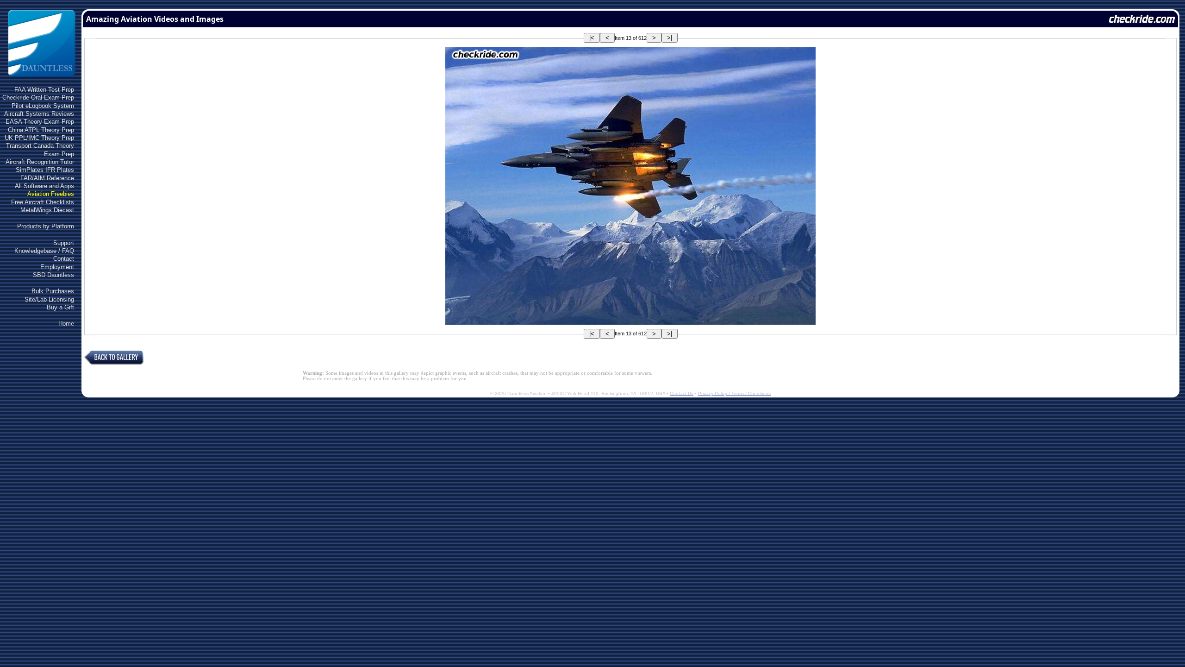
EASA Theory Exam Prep (40, 121)
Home (66, 323)
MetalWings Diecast (47, 210)
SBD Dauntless (53, 274)
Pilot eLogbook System (43, 105)
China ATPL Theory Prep (41, 129)
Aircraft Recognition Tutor (40, 161)
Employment (57, 267)
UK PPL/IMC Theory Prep (39, 137)
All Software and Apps (44, 185)
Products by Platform (45, 226)
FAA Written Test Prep (44, 89)
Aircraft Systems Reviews (39, 113)
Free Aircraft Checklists (42, 202)
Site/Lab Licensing (49, 299)
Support (63, 242)
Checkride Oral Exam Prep (38, 97)
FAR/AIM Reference (47, 178)
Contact (63, 258)
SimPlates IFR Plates (45, 169)
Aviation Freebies (50, 193)
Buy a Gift (60, 307)
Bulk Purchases (52, 291)
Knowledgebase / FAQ (44, 250)
